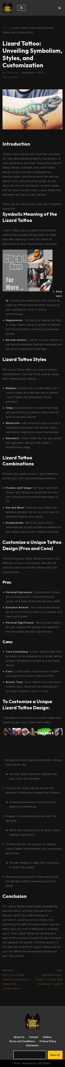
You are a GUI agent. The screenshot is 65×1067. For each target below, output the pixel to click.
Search (55, 1054)
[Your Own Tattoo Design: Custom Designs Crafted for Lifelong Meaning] (7, 7)
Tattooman (12, 72)
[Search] (59, 8)
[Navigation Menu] (21, 8)
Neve (17, 1063)
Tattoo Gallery (10, 77)
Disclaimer (32, 1045)
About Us (19, 1037)
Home (6, 28)
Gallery (47, 1037)
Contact (33, 1037)
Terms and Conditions (22, 1041)
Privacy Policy (48, 1041)
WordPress (44, 1063)
